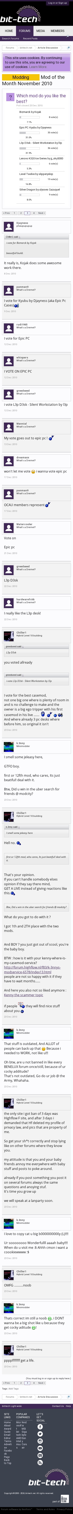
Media (40, 31)
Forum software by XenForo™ (16, 1509)
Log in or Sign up (57, 3)
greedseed (23, 390)
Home (9, 31)
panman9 (22, 286)
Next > (41, 213)
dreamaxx (22, 457)
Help (68, 1406)
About (7, 1425)
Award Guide (7, 1430)
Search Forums (10, 38)
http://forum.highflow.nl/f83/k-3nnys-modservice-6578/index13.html (32, 969)
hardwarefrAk (25, 599)
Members (57, 31)
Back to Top (7, 1462)
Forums (24, 31)
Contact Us (58, 1406)
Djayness (22, 222)
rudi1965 (21, 324)
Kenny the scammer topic (23, 995)
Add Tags (14, 1388)
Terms (7, 1441)
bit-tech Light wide (12, 1406)
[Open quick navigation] (68, 47)
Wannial (21, 423)
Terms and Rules (45, 1509)
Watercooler (24, 524)
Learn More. (38, 67)
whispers (22, 357)
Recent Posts (30, 38)
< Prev (6, 213)
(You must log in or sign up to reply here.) (48, 1378)
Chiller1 (21, 632)
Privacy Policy (64, 1509)
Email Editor (7, 1436)
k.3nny (20, 743)
